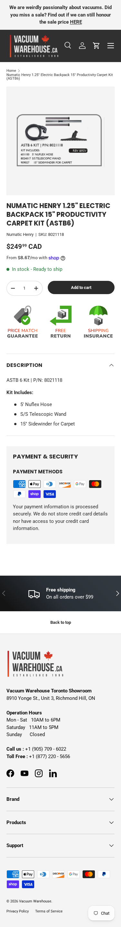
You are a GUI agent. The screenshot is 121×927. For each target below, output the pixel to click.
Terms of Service (49, 911)
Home (11, 70)
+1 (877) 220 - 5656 (49, 756)
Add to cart (81, 287)
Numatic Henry (20, 234)
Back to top (60, 622)
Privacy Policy (17, 911)
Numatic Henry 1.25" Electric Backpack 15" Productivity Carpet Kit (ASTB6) (59, 77)
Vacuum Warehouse (35, 901)
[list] (60, 141)
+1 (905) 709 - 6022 (45, 749)
